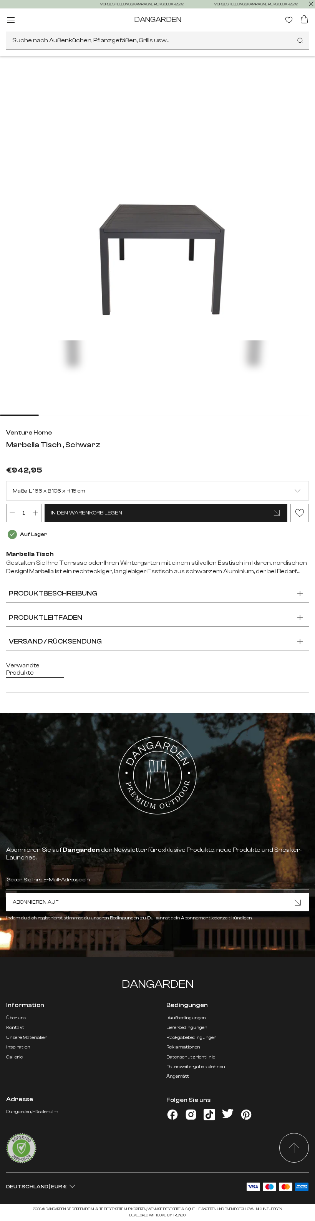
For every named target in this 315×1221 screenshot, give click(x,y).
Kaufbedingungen (186, 1017)
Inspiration (18, 1047)
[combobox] (157, 41)
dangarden (157, 19)
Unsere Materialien (27, 1037)
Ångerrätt (177, 1076)
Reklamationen (183, 1047)
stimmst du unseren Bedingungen (101, 918)
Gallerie (14, 1057)
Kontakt (15, 1027)
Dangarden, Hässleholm (32, 1111)
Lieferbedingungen (186, 1027)
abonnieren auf (36, 902)
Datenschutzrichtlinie (190, 1057)
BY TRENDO (176, 1215)
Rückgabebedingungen (191, 1037)
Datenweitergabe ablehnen (195, 1066)
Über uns (16, 1017)
